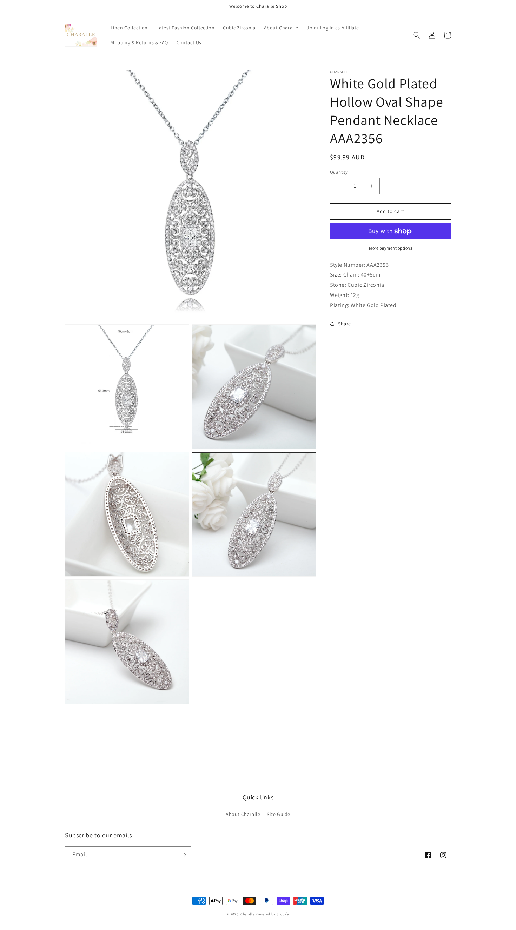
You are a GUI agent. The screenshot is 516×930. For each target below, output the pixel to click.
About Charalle (243, 814)
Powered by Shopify (272, 914)
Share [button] (344, 323)
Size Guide (278, 814)
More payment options (390, 248)
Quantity (339, 172)
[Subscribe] (183, 854)
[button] (416, 35)
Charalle (247, 914)
